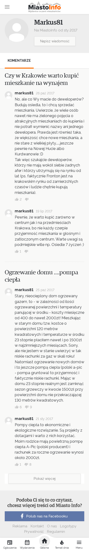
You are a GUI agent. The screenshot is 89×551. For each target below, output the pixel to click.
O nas (52, 526)
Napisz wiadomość (55, 41)
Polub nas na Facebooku (47, 516)
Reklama (20, 526)
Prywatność (34, 531)
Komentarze (19, 60)
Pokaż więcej (45, 479)
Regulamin (56, 531)
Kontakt (37, 526)
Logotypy (68, 526)
